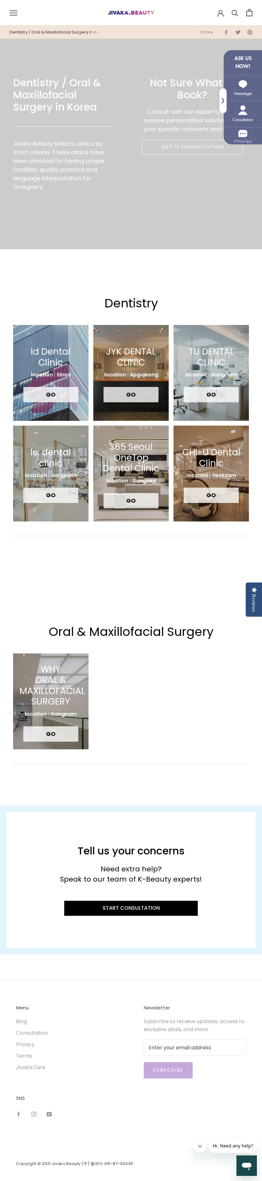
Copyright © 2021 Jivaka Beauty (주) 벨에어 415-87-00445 (74, 1164)
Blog (21, 1021)
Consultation (32, 1033)
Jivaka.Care (30, 1067)
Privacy (25, 1044)
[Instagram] (33, 1114)
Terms (24, 1056)
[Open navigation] (13, 13)
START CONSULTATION (131, 908)
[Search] (235, 12)
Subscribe (168, 1070)
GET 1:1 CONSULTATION (192, 147)
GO (51, 394)
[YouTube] (49, 1114)
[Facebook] (18, 1114)
